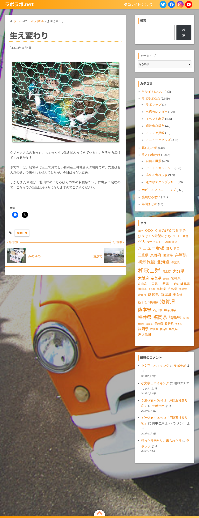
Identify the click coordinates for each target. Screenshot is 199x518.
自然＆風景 (153, 161)
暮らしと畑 (149, 147)
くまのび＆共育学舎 (170, 230)
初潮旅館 (146, 262)
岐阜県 (185, 283)
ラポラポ (180, 365)
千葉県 (175, 262)
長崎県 (158, 323)
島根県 (161, 289)
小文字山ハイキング (155, 365)
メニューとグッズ (158, 140)
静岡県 (143, 329)
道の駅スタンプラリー (161, 182)
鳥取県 (173, 329)
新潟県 (166, 295)
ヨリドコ (173, 248)
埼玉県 (166, 271)
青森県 (178, 324)
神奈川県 (170, 310)
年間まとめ (149, 204)
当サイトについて (140, 4)
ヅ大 (141, 242)
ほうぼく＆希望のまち (154, 236)
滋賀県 (167, 302)
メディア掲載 (155, 133)
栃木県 (142, 302)
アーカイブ (148, 55)
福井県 (144, 317)
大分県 (178, 271)
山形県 (164, 283)
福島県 (175, 317)
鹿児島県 (144, 335)
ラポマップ (153, 104)
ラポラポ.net (19, 4)
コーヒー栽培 (180, 236)
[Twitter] (163, 4)
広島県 (172, 289)
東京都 (177, 294)
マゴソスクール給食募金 (162, 241)
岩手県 (151, 289)
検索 (183, 32)
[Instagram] (180, 4)
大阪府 (143, 278)
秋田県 (186, 318)
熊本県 (144, 309)
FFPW (140, 231)
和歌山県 (22, 232)
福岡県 (160, 317)
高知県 (163, 329)
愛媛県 (142, 294)
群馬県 (141, 324)
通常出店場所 (155, 126)
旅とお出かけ (151, 154)
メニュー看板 (151, 248)
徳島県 (183, 289)
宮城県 (166, 279)
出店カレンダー (157, 111)
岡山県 (142, 289)
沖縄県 (153, 302)
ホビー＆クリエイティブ (159, 190)
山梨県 (175, 283)
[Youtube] (188, 4)
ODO (149, 230)
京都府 (155, 255)
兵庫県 (181, 255)
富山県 (142, 283)
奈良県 (156, 278)
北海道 (163, 262)
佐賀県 (168, 255)
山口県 (153, 284)
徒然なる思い (151, 197)
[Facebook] (171, 4)
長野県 (169, 323)
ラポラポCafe (151, 98)
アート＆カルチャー (160, 168)
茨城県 (149, 324)
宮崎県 (176, 278)
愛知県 (153, 295)
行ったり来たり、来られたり (161, 440)
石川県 (157, 310)
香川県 (154, 329)
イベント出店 (155, 118)
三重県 (143, 255)
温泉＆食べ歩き (157, 175)
